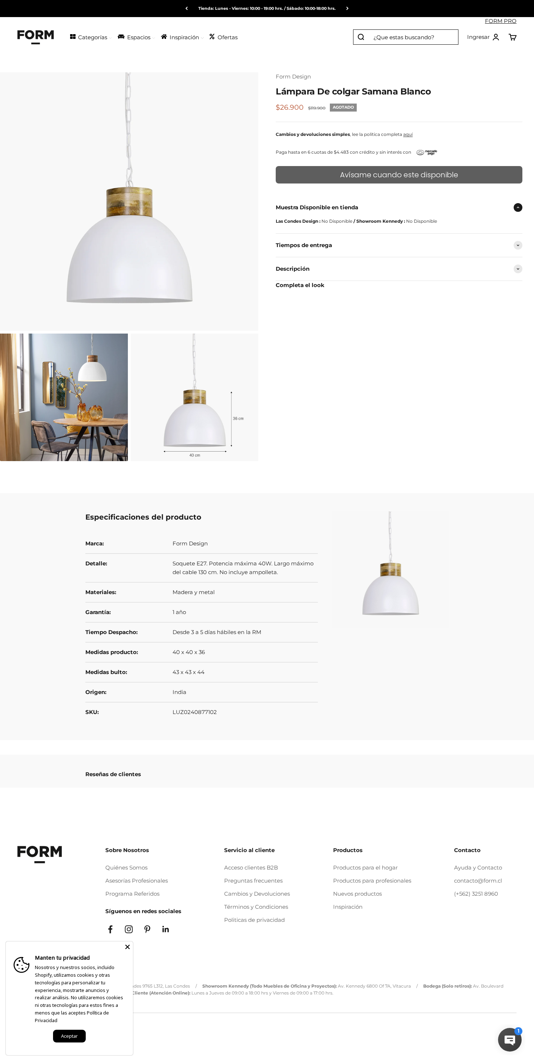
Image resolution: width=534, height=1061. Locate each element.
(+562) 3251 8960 (476, 893)
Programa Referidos (132, 893)
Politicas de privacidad (254, 919)
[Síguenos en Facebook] (110, 929)
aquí (408, 134)
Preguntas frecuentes (253, 880)
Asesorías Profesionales (136, 880)
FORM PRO (501, 20)
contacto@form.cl (478, 880)
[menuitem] (90, 36)
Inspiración (348, 906)
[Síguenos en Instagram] (129, 929)
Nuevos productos (357, 893)
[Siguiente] (347, 8)
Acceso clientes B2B (251, 867)
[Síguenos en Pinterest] (147, 929)
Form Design (293, 76)
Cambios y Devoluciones (257, 893)
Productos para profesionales (372, 880)
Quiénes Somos (126, 867)
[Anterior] (186, 8)
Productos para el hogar (365, 867)
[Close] (127, 947)
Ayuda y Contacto (478, 867)
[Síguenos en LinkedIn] (166, 929)
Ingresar (483, 37)
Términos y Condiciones (256, 906)
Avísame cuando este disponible (399, 175)
